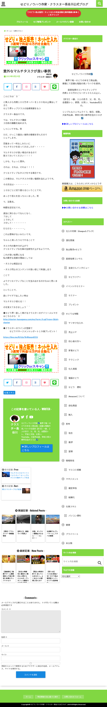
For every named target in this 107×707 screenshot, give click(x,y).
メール (5, 646)
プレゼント (74, 304)
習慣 (71, 451)
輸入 (71, 414)
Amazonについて (77, 396)
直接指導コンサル (74, 258)
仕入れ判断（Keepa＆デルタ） (80, 231)
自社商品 (73, 405)
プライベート (72, 534)
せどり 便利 (75, 387)
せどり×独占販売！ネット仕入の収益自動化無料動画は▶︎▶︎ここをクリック (54, 13)
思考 (68, 424)
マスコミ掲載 (75, 469)
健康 (68, 525)
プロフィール (22, 22)
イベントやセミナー (75, 286)
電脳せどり (74, 378)
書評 (71, 442)
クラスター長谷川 (44, 77)
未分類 (69, 543)
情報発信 (70, 460)
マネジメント (72, 479)
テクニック (74, 359)
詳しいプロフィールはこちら (35, 448)
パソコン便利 (75, 515)
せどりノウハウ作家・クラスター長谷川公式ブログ (54, 4)
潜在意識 (70, 240)
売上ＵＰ (73, 332)
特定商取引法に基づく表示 (47, 697)
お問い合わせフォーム (72, 697)
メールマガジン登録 (65, 22)
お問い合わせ (85, 22)
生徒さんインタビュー (79, 268)
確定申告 (73, 488)
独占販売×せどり (74, 249)
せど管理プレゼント (42, 22)
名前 (4, 637)
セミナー (73, 295)
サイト (4, 655)
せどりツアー (75, 277)
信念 (71, 433)
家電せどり (74, 350)
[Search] (99, 563)
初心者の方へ (75, 341)
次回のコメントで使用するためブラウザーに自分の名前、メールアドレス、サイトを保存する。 (30, 667)
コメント (6, 609)
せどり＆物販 (72, 313)
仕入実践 (73, 369)
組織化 (72, 497)
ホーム (28, 697)
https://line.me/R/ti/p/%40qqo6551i (20, 337)
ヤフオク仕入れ (76, 323)
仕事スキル (9, 392)
